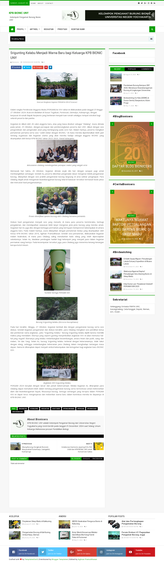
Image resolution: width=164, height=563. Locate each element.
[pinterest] (151, 3)
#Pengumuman (68, 409)
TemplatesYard (31, 559)
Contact (49, 3)
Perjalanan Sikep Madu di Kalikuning (36, 521)
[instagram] (148, 3)
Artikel (34, 29)
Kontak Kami (78, 29)
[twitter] (142, 3)
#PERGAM (80, 409)
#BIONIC (131, 162)
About (40, 3)
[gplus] (145, 3)
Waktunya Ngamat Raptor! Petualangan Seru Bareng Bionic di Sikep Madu (138, 273)
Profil (20, 29)
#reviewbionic (17, 412)
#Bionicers (23, 409)
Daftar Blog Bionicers (132, 166)
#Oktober (56, 409)
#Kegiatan (45, 409)
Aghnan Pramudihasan (87, 559)
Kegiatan (49, 29)
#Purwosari (91, 409)
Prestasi (62, 29)
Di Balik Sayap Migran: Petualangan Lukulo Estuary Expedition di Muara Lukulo (138, 261)
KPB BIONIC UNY (19, 12)
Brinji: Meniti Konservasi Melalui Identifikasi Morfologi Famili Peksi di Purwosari (84, 534)
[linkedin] (154, 3)
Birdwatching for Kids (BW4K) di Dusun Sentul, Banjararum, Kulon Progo (137, 100)
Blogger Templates (60, 559)
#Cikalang (34, 409)
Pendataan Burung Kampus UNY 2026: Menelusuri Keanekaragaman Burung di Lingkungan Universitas (138, 87)
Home (33, 3)
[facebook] (139, 3)
